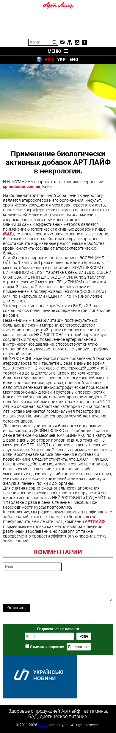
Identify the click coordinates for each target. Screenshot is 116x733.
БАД (8, 234)
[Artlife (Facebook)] (84, 42)
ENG (74, 59)
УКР (61, 59)
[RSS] (77, 42)
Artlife (43, 724)
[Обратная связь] (62, 42)
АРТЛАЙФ (95, 521)
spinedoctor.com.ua (21, 186)
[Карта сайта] (69, 42)
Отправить (16, 607)
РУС (49, 59)
